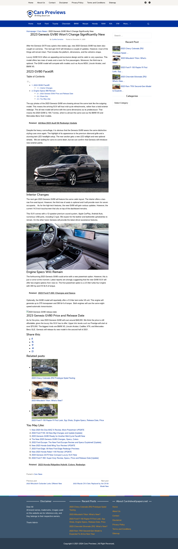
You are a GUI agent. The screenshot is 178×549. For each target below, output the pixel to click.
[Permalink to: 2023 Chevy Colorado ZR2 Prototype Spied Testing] (45, 367)
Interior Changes (46, 88)
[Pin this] (33, 345)
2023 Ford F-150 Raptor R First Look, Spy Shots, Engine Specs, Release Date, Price (68, 420)
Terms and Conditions (121, 528)
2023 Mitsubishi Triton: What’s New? (47, 400)
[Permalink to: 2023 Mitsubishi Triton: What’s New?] (45, 390)
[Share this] (32, 339)
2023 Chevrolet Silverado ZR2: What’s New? (88, 526)
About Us (116, 511)
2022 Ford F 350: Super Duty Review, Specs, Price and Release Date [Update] (65, 457)
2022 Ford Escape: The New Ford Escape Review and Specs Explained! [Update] (66, 442)
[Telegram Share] (33, 348)
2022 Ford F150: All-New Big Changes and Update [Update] (57, 432)
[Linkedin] (150, 2)
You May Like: (45, 99)
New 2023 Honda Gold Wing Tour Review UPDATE (53, 445)
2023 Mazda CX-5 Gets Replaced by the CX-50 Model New (91, 483)
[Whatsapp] (33, 351)
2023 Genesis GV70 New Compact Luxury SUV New (54, 454)
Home (115, 506)
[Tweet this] (33, 342)
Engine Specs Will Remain (45, 90)
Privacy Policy (118, 524)
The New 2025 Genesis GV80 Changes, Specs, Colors (55, 439)
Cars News (38, 474)
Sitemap (115, 533)
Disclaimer (117, 520)
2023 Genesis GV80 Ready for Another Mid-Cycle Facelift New (58, 436)
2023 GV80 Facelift (42, 85)
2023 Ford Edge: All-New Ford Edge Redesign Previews (55, 448)
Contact (115, 515)
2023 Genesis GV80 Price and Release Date (56, 93)
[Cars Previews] (46, 13)
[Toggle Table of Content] (28, 82)
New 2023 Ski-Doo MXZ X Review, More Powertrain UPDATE (58, 429)
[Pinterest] (145, 2)
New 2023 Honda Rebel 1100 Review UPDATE (52, 451)
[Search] (148, 23)
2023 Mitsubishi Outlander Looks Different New (44, 482)
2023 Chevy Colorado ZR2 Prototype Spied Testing (53, 378)
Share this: (44, 96)
